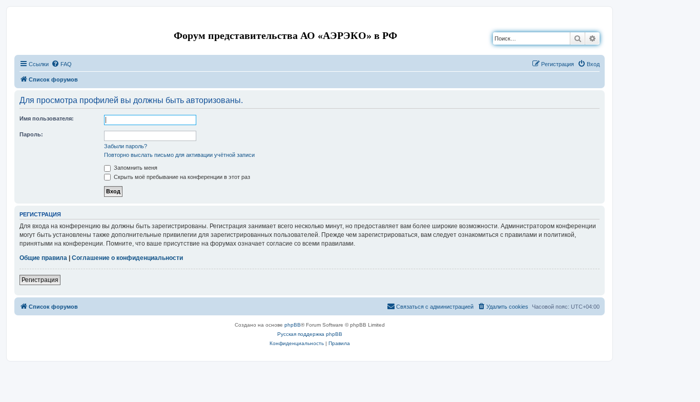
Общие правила (43, 258)
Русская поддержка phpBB (309, 334)
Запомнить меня (134, 168)
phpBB (292, 325)
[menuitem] (61, 64)
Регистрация (40, 280)
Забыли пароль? (125, 146)
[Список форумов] (23, 22)
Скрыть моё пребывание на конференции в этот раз (181, 177)
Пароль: (31, 134)
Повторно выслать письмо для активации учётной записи (179, 155)
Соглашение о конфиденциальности (127, 258)
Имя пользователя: (46, 118)
